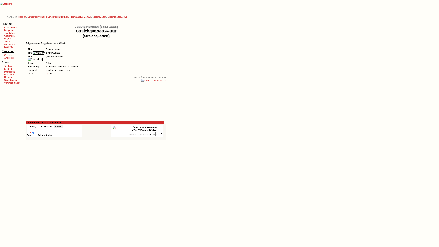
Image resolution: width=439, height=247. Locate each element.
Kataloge (8, 46)
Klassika (22, 17)
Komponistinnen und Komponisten (43, 17)
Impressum (9, 71)
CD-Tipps (9, 55)
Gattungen (9, 35)
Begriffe (8, 38)
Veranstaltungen (12, 82)
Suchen (8, 66)
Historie (8, 77)
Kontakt (8, 69)
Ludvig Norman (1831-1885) (77, 17)
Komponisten (10, 27)
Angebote (9, 58)
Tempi (7, 41)
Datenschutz (10, 74)
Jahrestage (9, 44)
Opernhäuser (10, 80)
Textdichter (9, 33)
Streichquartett (99, 17)
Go (160, 134)
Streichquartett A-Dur (117, 17)
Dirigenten (9, 30)
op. (47, 73)
